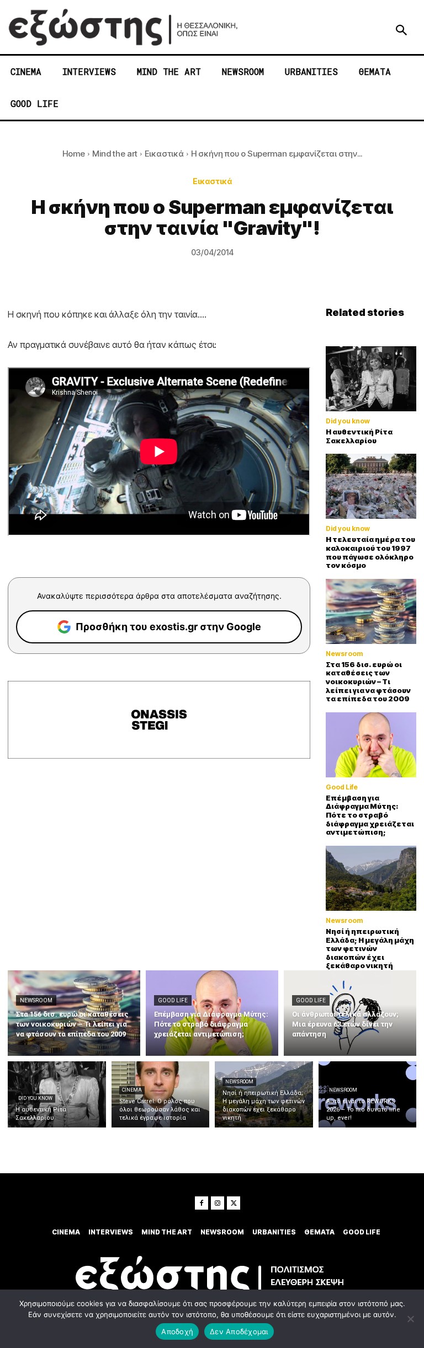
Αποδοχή (177, 1331)
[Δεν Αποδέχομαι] (410, 1318)
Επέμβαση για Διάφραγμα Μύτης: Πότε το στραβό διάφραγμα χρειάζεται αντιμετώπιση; (370, 814)
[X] (233, 1203)
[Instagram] (217, 1203)
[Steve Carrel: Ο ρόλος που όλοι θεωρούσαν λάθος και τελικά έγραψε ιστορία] (161, 1094)
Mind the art (114, 153)
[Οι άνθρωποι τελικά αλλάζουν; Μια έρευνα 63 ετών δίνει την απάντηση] (350, 1013)
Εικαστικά (164, 153)
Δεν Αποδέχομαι (239, 1331)
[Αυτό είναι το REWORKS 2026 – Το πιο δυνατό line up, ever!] (368, 1094)
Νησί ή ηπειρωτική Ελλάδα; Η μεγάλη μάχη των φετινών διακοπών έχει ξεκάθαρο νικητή (370, 948)
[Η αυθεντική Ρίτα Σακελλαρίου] (371, 378)
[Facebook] (201, 1203)
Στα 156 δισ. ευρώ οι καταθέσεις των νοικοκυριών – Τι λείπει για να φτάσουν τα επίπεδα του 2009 (368, 681)
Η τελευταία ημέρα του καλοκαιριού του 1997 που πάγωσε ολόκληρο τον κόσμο (370, 552)
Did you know (348, 421)
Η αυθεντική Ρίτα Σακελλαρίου (359, 436)
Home (73, 153)
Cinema (132, 1090)
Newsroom (344, 654)
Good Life (342, 787)
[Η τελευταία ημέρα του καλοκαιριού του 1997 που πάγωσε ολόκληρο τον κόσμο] (371, 486)
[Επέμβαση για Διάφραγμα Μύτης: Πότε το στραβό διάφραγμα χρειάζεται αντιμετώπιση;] (371, 744)
